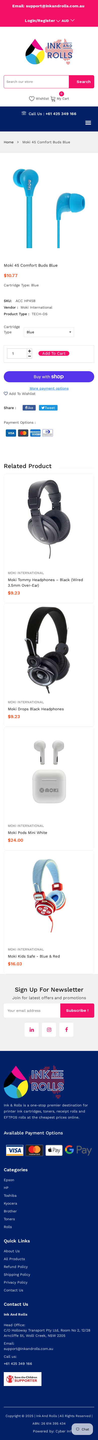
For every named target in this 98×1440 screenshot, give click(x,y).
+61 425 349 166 (60, 114)
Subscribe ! (77, 1010)
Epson (9, 1180)
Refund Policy (16, 1267)
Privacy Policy (15, 1282)
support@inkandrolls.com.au (28, 1349)
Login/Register (40, 20)
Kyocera (10, 1203)
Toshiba (10, 1195)
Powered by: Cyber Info (53, 1431)
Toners (9, 1219)
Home (9, 142)
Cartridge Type (12, 329)
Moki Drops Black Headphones (36, 709)
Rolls (8, 1227)
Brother (10, 1211)
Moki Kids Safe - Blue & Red (34, 956)
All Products (14, 1259)
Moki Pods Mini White (27, 832)
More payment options (49, 388)
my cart (63, 98)
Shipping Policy (17, 1274)
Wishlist (42, 98)
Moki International (26, 573)
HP (6, 1188)
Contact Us (13, 1290)
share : (10, 408)
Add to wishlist (22, 394)
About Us (12, 1251)
